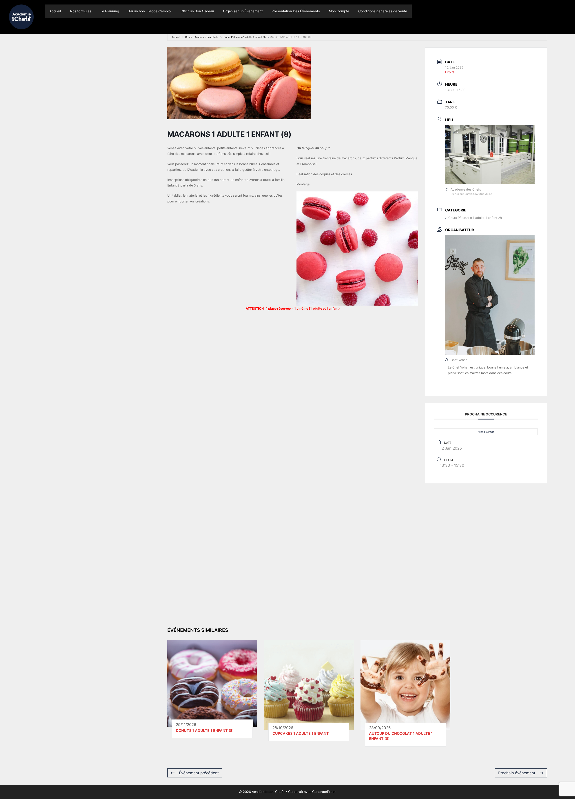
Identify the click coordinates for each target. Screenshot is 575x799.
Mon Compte (339, 11)
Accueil (55, 11)
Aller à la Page (486, 431)
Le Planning (109, 11)
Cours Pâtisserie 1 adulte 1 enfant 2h (244, 37)
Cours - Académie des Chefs (202, 37)
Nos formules (80, 11)
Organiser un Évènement (243, 11)
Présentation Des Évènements (296, 11)
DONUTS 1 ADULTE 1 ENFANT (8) (205, 730)
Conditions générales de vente (382, 11)
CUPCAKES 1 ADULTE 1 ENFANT (300, 733)
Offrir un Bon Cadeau (197, 11)
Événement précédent (199, 773)
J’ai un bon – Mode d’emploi (150, 11)
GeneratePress (324, 792)
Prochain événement (516, 773)
